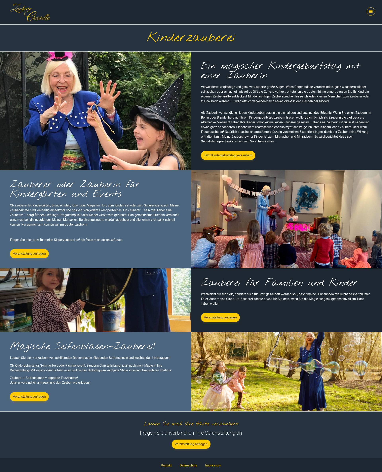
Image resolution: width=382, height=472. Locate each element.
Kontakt (166, 465)
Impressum (213, 465)
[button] (228, 155)
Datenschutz (188, 465)
